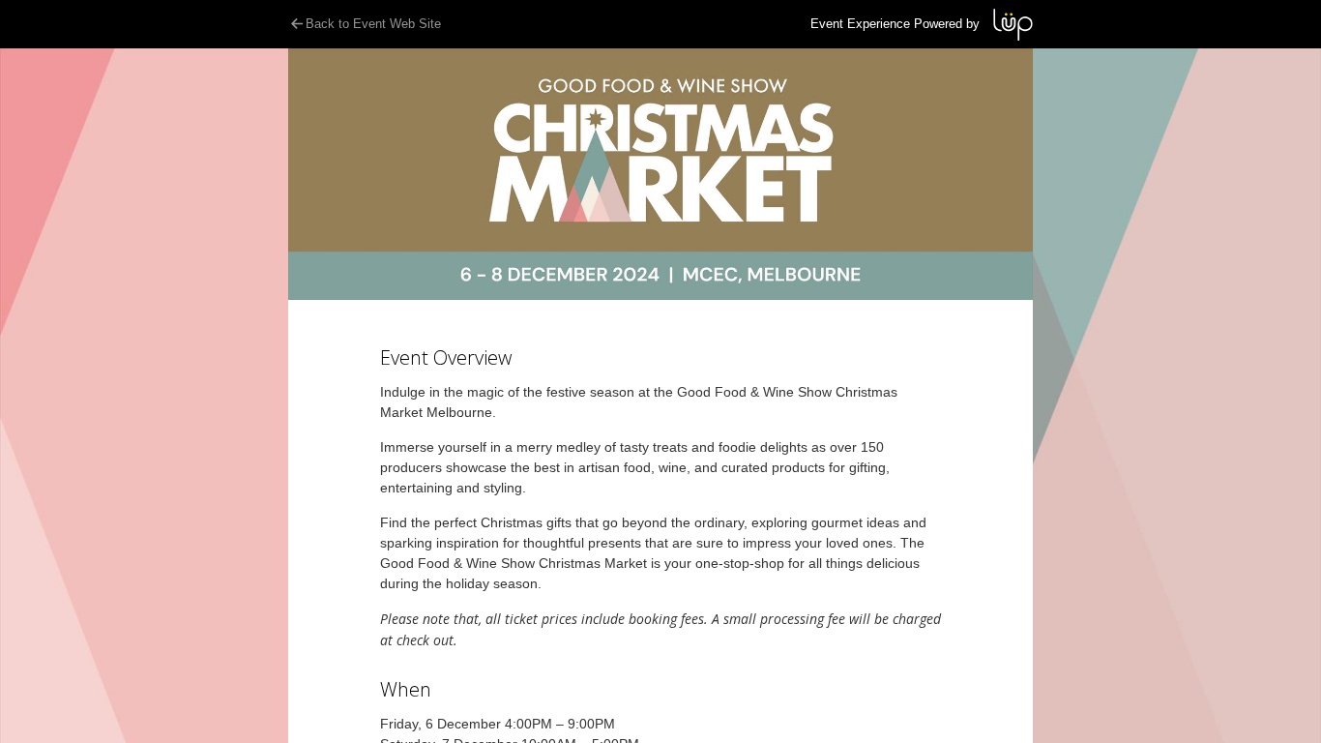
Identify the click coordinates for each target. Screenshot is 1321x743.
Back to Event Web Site (373, 23)
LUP (1013, 25)
